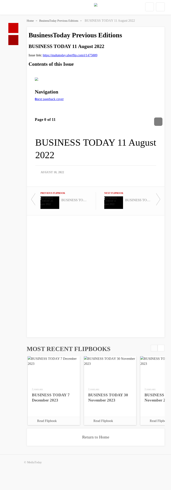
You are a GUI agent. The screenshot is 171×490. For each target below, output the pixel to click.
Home (13, 28)
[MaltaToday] (95, 8)
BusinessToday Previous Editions (59, 20)
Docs (13, 40)
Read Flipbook (47, 421)
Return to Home (95, 437)
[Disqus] (95, 276)
